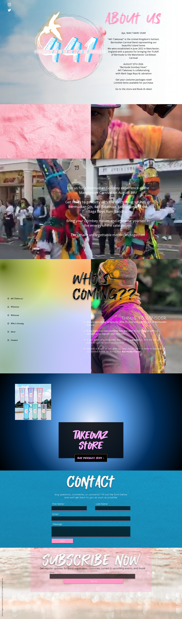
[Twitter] (9, 10)
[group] (91, 402)
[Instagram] (9, 4)
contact (135, 339)
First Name (58, 504)
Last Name (101, 504)
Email (55, 514)
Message (57, 524)
